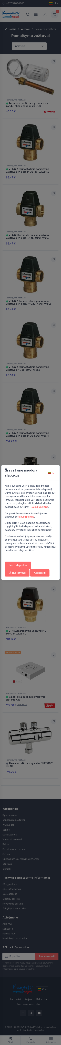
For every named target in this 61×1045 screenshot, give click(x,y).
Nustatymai (18, 572)
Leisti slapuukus (18, 565)
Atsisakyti (40, 572)
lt (54, 473)
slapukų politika (40, 507)
